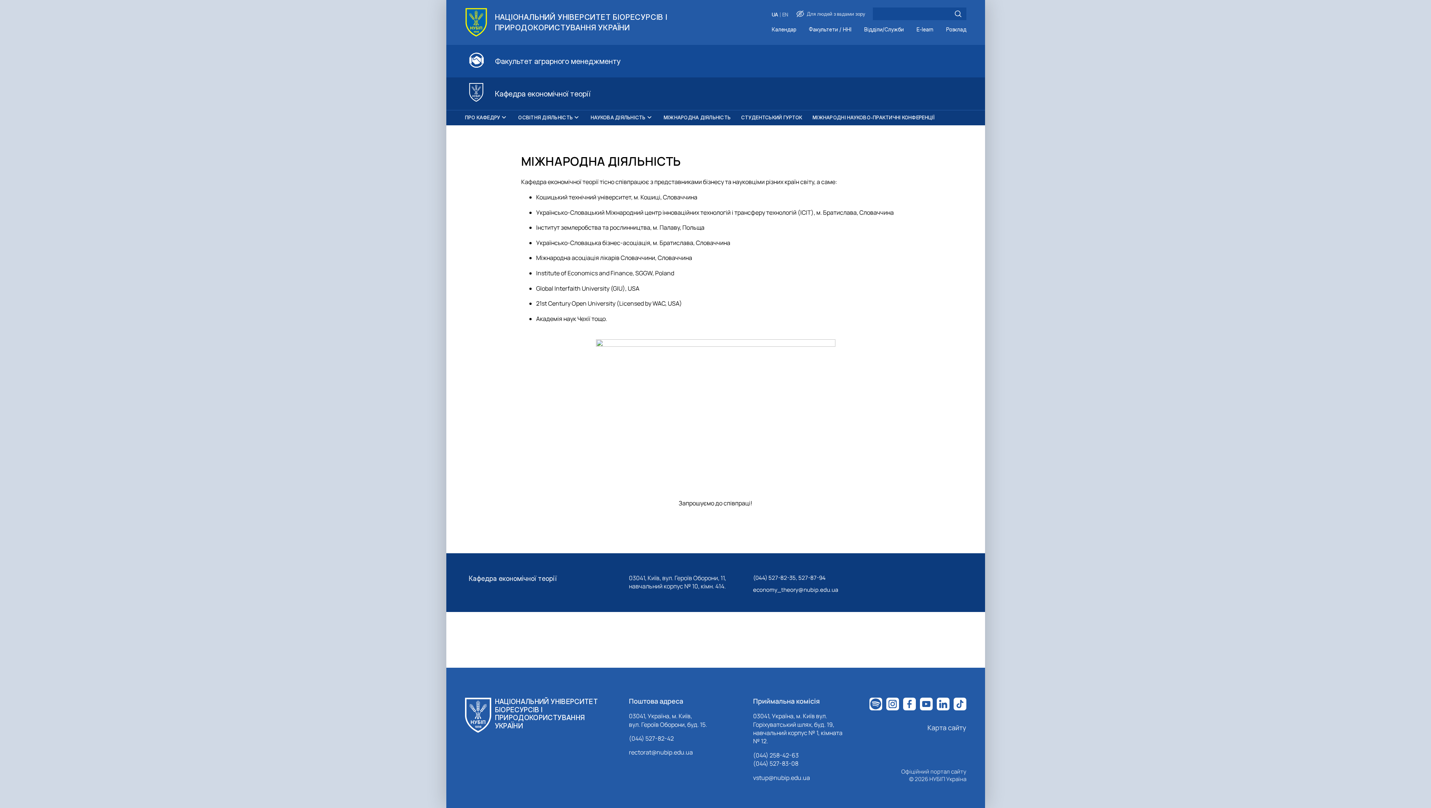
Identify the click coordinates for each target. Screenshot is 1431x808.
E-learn (925, 30)
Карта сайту (946, 727)
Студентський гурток (771, 117)
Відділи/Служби (884, 30)
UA (775, 14)
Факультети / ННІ (830, 30)
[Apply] (958, 13)
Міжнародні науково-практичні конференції (874, 117)
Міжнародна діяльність (697, 117)
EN (785, 14)
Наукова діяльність (618, 117)
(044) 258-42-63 (776, 755)
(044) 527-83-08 (775, 763)
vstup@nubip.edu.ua (781, 778)
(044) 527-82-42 (651, 738)
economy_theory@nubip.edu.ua (795, 590)
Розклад (956, 30)
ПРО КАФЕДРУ (483, 117)
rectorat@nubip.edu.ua (661, 752)
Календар (784, 30)
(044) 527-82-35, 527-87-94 (789, 578)
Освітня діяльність (545, 117)
